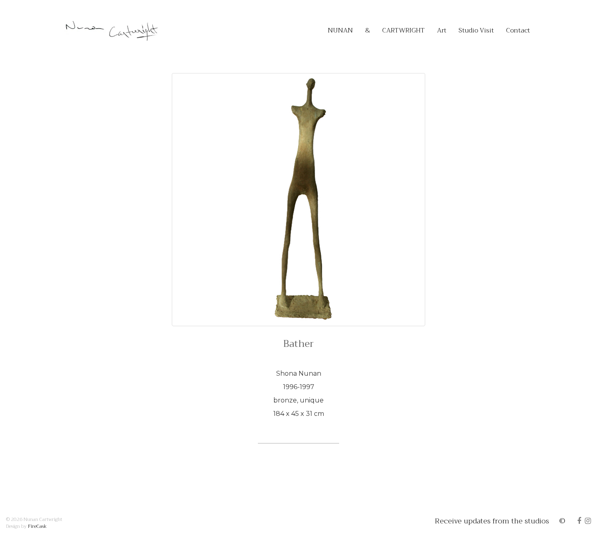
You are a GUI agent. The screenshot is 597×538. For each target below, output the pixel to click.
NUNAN (340, 30)
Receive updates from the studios (492, 520)
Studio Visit (476, 30)
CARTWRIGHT (403, 30)
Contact (518, 30)
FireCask (37, 526)
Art (441, 30)
